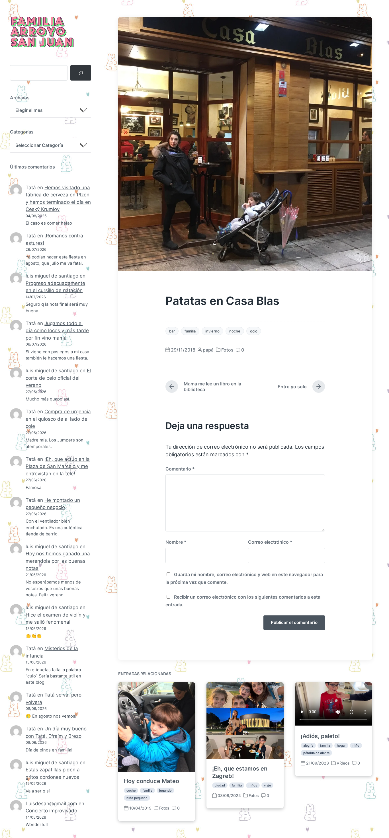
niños (253, 785)
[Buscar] (80, 73)
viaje (267, 785)
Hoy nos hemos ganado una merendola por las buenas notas (58, 561)
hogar (341, 745)
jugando (165, 790)
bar (172, 331)
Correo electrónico (270, 542)
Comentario (180, 469)
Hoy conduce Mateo (151, 781)
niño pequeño (137, 798)
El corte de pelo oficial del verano (58, 378)
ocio (253, 331)
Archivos (20, 97)
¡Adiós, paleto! (320, 736)
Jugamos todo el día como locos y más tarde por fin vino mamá (57, 331)
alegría (308, 745)
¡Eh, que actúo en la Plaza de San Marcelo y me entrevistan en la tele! (58, 466)
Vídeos (343, 763)
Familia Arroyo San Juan (41, 32)
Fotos (227, 350)
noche (234, 331)
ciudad (220, 785)
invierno (212, 331)
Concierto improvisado (51, 811)
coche (131, 790)
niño (356, 745)
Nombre (176, 542)
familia (190, 331)
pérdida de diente (316, 753)
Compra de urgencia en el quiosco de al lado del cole (58, 419)
